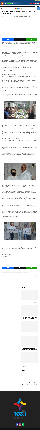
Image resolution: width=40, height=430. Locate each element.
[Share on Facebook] (8, 39)
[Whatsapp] (23, 424)
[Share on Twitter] (20, 39)
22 (34, 382)
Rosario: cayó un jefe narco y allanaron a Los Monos (10, 277)
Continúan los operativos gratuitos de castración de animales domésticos (30, 277)
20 (29, 382)
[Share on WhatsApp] (31, 39)
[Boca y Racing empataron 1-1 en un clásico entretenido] (29, 326)
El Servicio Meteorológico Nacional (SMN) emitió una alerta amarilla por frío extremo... (29, 349)
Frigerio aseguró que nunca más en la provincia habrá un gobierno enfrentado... (29, 302)
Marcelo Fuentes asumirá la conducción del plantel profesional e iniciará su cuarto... (29, 318)
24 (22, 384)
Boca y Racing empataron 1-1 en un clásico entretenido (29, 333)
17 (22, 382)
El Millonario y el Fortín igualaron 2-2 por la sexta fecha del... (29, 365)
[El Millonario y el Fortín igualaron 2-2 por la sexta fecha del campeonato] (29, 357)
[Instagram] (20, 424)
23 (36, 382)
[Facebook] (17, 424)
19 (27, 382)
